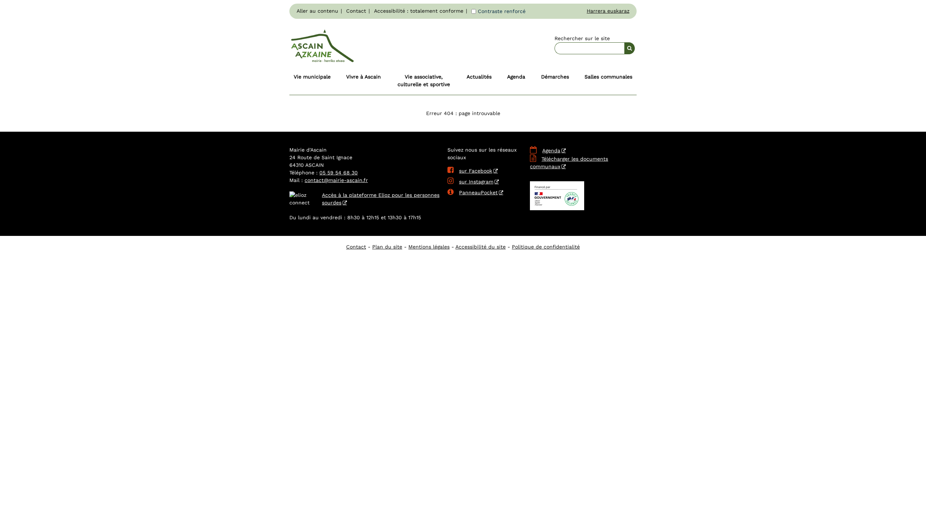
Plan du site (387, 247)
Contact (356, 11)
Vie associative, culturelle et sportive (424, 80)
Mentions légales (429, 247)
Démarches (555, 77)
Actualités (479, 77)
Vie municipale (312, 77)
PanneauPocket (472, 192)
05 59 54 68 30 (338, 172)
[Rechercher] (629, 48)
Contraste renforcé (502, 11)
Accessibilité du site (480, 247)
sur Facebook (469, 171)
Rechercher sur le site (582, 38)
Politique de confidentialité (546, 247)
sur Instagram (470, 182)
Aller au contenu (317, 11)
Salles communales (608, 77)
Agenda (516, 77)
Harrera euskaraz (608, 11)
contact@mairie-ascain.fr (336, 180)
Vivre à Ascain (363, 77)
